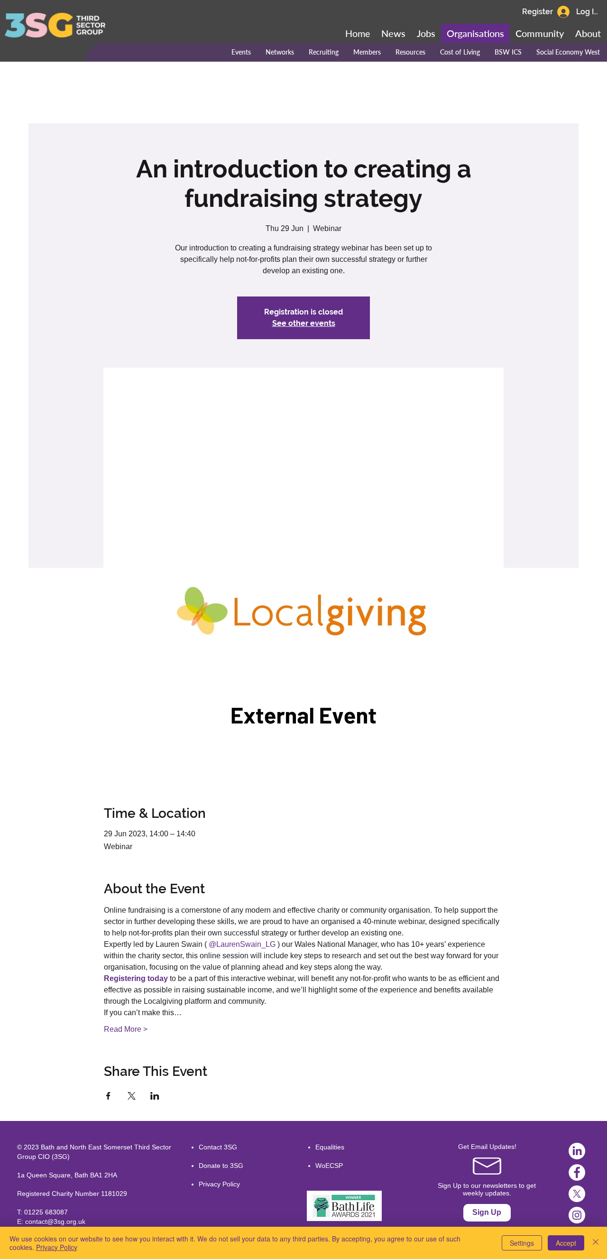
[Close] (595, 1242)
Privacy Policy (219, 1184)
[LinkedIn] (577, 1151)
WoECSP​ (329, 1165)
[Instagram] (577, 1215)
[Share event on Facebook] (108, 1096)
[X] (577, 1193)
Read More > (125, 1029)
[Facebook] (577, 1172)
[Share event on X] (131, 1096)
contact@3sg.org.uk (55, 1221)
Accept (566, 1243)
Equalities (329, 1147)
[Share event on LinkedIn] (154, 1096)
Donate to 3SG (221, 1165)
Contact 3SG (218, 1147)
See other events (303, 323)
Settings (522, 1243)
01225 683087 (46, 1212)
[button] (540, 33)
